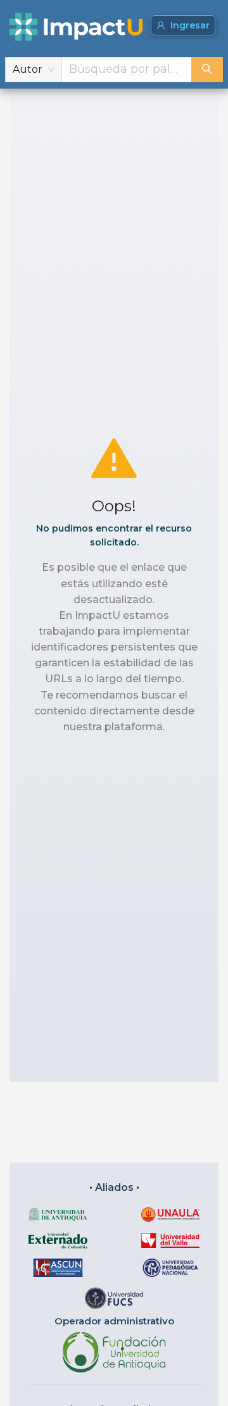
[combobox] (126, 69)
